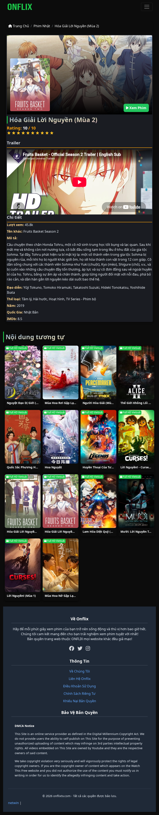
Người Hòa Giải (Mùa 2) (99, 403)
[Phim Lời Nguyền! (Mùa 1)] (23, 565)
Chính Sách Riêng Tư (79, 693)
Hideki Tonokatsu (114, 287)
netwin (13, 803)
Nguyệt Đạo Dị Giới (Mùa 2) (26, 403)
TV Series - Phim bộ (81, 299)
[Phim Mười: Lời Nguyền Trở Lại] (136, 501)
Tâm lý (26, 299)
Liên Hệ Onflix (79, 678)
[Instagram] (88, 648)
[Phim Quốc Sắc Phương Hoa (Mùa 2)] (23, 437)
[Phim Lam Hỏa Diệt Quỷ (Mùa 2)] (98, 501)
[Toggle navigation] (147, 7)
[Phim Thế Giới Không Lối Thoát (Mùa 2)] (136, 372)
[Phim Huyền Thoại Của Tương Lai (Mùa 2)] (98, 437)
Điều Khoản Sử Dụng (79, 686)
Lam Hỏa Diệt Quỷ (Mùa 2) (101, 532)
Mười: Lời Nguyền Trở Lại (138, 532)
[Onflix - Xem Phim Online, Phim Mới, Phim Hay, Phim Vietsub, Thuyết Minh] (19, 7)
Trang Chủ (20, 26)
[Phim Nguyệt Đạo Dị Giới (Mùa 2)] (23, 372)
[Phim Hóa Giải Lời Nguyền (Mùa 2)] (60, 501)
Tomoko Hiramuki (57, 287)
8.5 (20, 319)
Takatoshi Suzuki (86, 287)
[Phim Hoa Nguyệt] (60, 437)
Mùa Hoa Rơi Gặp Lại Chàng (64, 403)
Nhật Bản (31, 312)
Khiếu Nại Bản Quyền (79, 701)
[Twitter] (79, 648)
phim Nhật (42, 26)
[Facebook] (71, 648)
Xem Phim (137, 108)
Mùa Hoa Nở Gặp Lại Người (64, 596)
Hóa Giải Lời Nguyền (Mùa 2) (77, 26)
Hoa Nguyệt (53, 467)
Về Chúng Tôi (79, 671)
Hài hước (40, 299)
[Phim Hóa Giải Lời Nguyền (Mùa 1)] (23, 501)
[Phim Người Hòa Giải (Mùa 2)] (98, 372)
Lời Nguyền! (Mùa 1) (21, 596)
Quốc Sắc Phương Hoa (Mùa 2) (29, 467)
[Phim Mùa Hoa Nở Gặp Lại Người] (60, 565)
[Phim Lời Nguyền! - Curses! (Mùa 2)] (136, 437)
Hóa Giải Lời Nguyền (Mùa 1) (27, 532)
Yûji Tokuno (32, 287)
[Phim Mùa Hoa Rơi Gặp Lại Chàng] (60, 372)
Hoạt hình (56, 299)
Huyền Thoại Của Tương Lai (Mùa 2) (108, 467)
